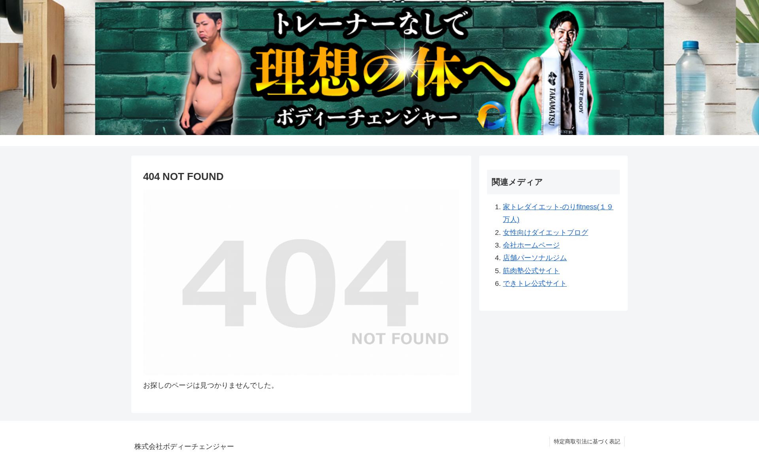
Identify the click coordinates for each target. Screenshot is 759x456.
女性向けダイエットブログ (545, 232)
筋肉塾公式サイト (531, 271)
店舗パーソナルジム (535, 258)
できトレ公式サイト (535, 283)
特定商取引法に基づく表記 (587, 441)
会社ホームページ (531, 245)
